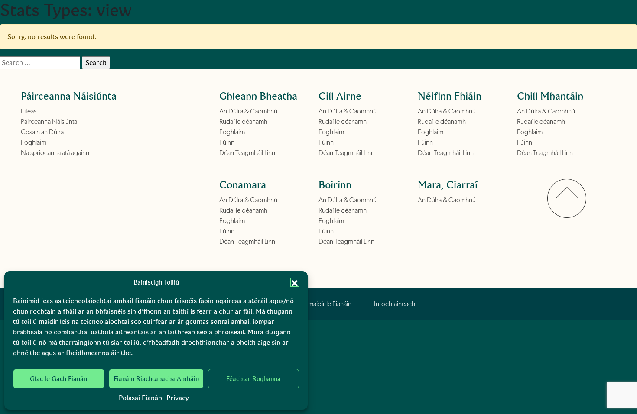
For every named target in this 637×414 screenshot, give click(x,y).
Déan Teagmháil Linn (247, 152)
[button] (294, 282)
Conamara (242, 184)
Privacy (177, 398)
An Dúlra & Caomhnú (248, 111)
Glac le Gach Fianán (58, 379)
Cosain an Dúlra (42, 132)
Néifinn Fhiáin (449, 96)
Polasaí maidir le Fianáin (319, 304)
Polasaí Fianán (140, 398)
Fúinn (226, 142)
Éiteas (28, 111)
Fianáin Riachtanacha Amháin (156, 379)
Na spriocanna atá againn (55, 152)
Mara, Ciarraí (448, 184)
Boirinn (334, 184)
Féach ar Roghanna (253, 379)
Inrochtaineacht (395, 304)
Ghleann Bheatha (258, 96)
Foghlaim (33, 142)
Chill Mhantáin (550, 96)
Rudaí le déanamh (243, 121)
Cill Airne (339, 96)
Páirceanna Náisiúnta (49, 121)
